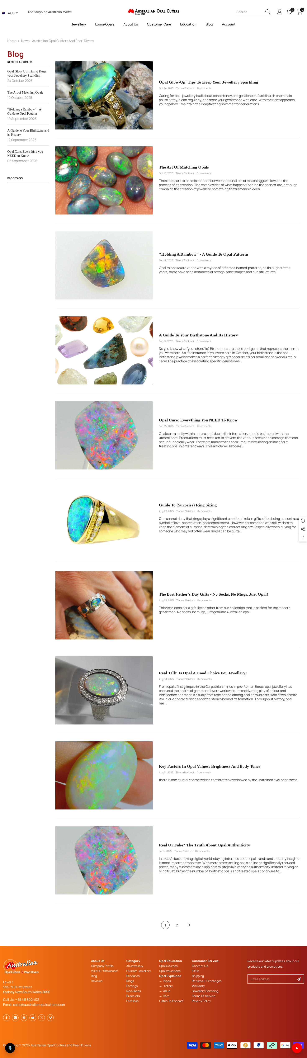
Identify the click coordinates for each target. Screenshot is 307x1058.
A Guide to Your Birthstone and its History (198, 335)
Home (11, 41)
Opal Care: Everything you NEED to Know (198, 420)
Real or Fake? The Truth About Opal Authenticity (204, 845)
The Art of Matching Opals (184, 167)
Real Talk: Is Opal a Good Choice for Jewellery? (203, 673)
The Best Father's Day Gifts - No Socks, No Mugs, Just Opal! (213, 594)
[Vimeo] (50, 1017)
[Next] (189, 925)
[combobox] (249, 12)
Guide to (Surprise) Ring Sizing (188, 505)
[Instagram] (15, 1017)
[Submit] (299, 979)
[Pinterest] (24, 1017)
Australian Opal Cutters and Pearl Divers (61, 1045)
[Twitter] (41, 1017)
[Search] (254, 12)
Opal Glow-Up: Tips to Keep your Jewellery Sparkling (208, 82)
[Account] (279, 12)
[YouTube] (32, 1017)
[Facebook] (6, 1017)
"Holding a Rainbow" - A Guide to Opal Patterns (204, 254)
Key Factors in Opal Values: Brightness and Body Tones (209, 766)
